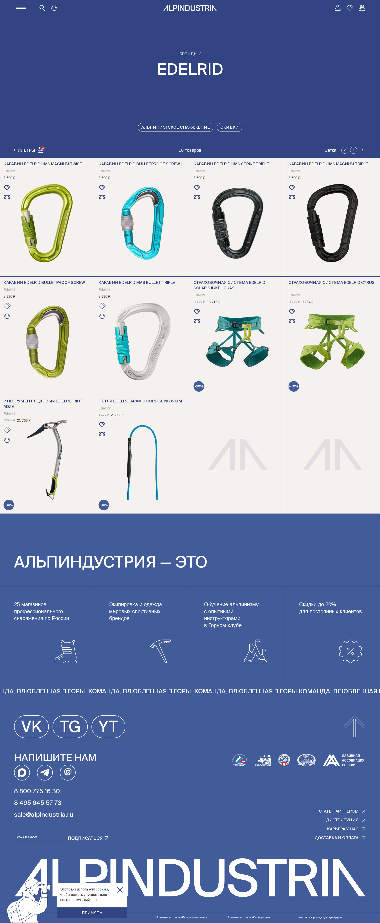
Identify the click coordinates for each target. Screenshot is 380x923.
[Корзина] (362, 7)
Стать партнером (338, 811)
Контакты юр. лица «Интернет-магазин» (181, 917)
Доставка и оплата (336, 838)
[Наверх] (354, 726)
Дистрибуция (342, 820)
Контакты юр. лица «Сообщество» (248, 917)
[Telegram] (45, 773)
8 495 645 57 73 (37, 803)
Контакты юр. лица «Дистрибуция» (320, 917)
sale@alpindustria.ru (43, 815)
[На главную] (190, 8)
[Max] (22, 773)
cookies (102, 889)
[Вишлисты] (349, 7)
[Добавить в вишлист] (7, 187)
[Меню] (21, 8)
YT (108, 728)
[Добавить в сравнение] (7, 197)
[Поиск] (42, 8)
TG (70, 728)
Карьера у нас (342, 829)
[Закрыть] (120, 890)
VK (31, 728)
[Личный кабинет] (337, 7)
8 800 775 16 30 (37, 791)
